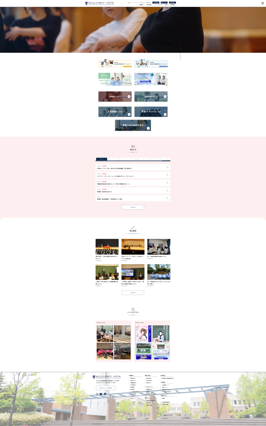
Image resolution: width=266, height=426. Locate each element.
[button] (262, 3)
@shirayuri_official (101, 322)
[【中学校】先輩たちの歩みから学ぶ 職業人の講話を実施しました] (132, 272)
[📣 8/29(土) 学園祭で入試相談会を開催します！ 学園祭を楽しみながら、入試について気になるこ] (143, 333)
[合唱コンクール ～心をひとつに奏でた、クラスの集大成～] (132, 247)
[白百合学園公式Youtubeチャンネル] (101, 394)
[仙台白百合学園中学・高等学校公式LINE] (105, 394)
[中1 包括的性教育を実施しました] (158, 247)
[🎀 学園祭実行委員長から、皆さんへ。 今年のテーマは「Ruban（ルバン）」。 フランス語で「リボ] (161, 333)
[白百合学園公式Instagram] (97, 394)
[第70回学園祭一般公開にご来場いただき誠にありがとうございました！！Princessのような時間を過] (122, 351)
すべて (101, 159)
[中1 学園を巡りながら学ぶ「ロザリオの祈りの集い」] (158, 272)
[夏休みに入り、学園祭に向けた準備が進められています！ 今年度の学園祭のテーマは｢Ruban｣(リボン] (105, 333)
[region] (133, 159)
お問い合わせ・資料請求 (106, 388)
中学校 (149, 159)
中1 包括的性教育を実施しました (157, 256)
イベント (125, 159)
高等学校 (161, 159)
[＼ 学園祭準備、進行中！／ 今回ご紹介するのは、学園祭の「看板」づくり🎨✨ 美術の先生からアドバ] (161, 351)
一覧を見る (133, 207)
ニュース (113, 159)
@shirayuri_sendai (139, 322)
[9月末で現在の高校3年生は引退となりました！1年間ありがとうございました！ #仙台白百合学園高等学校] (105, 351)
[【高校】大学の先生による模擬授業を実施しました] (107, 272)
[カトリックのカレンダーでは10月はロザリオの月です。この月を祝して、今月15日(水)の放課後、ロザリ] (122, 333)
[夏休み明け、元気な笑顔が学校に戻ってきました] (107, 247)
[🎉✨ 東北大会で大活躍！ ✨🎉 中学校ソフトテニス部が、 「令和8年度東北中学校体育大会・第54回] (143, 351)
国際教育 (137, 159)
